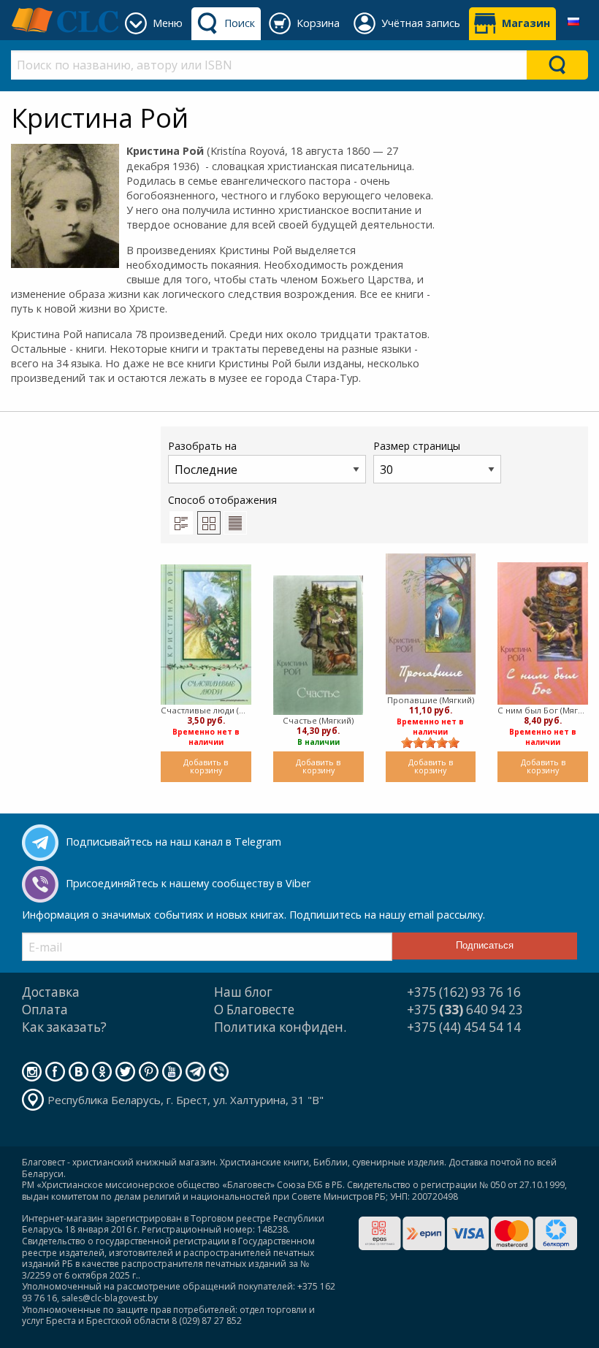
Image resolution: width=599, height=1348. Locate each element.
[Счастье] (318, 645)
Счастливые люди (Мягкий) (206, 710)
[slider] (430, 742)
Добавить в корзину (205, 766)
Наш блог (243, 992)
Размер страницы (416, 446)
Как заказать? (64, 1027)
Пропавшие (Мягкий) (430, 699)
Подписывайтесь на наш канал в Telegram (173, 842)
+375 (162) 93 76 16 (464, 992)
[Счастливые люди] (206, 634)
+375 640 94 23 (465, 1009)
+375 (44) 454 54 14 (464, 1027)
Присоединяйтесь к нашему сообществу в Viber (188, 883)
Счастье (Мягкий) (318, 720)
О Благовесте (254, 1009)
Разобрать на (202, 446)
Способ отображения (222, 500)
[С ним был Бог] (542, 633)
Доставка (51, 992)
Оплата (45, 1009)
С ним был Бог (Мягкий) (542, 710)
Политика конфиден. (280, 1027)
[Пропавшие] (431, 624)
